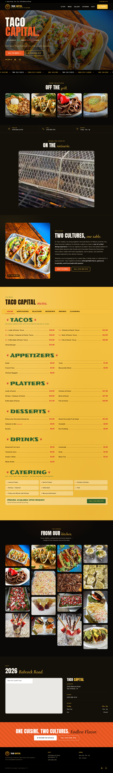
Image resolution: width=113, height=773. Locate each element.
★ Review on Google (45, 738)
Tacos (10, 311)
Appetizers (23, 311)
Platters (37, 311)
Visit (93, 6)
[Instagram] (20, 59)
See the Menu (13, 53)
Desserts (50, 311)
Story (63, 6)
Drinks (62, 311)
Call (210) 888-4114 (81, 269)
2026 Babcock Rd (17, 129)
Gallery (77, 6)
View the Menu (62, 269)
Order (103, 6)
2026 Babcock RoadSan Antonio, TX (54, 756)
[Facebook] (15, 59)
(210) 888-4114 (103, 1)
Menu (70, 6)
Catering (85, 6)
